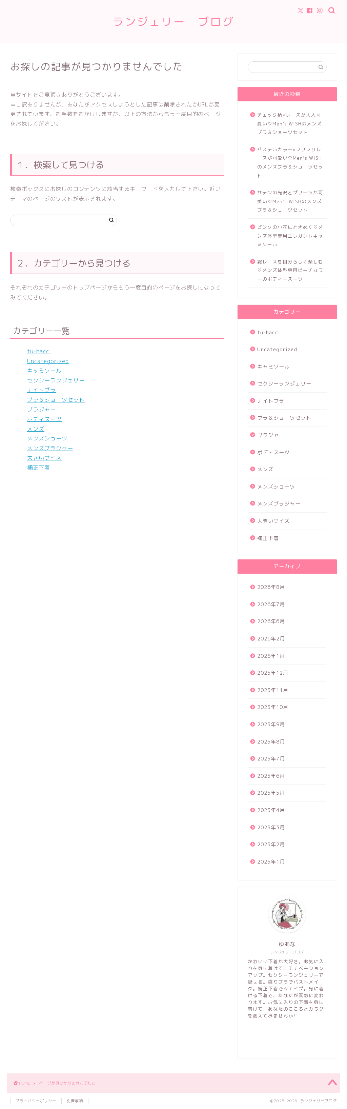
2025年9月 (271, 724)
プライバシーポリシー (36, 1101)
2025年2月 (271, 844)
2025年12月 (272, 672)
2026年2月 (271, 638)
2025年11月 (272, 690)
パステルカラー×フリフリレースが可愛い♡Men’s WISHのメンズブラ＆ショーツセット (290, 162)
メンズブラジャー (50, 448)
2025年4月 (271, 810)
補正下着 (38, 467)
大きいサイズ (44, 457)
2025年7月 (271, 758)
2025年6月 (271, 775)
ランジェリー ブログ (173, 21)
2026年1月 (271, 655)
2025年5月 (271, 792)
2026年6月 (271, 621)
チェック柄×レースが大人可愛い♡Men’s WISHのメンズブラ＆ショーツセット (289, 123)
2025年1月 (271, 861)
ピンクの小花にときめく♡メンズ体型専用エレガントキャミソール (290, 235)
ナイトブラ (41, 390)
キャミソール (44, 370)
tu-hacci (39, 351)
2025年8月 (271, 741)
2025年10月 (272, 707)
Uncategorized (48, 361)
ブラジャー (41, 409)
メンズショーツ (47, 438)
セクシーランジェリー (56, 380)
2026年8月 (271, 587)
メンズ (35, 429)
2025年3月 (271, 827)
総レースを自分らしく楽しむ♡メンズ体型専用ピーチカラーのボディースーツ (290, 270)
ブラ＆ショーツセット (56, 399)
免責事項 (75, 1101)
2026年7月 (271, 604)
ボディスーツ (44, 419)
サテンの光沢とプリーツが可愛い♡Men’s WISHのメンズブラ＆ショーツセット (290, 201)
